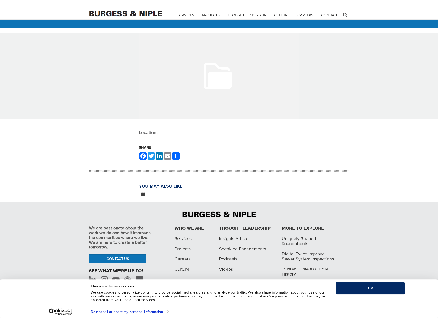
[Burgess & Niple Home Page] (219, 214)
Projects (211, 15)
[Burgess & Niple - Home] (125, 9)
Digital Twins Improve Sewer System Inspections (308, 256)
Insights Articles (234, 238)
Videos (226, 269)
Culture (281, 15)
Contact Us (118, 259)
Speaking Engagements (242, 248)
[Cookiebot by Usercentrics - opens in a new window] (61, 311)
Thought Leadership (247, 15)
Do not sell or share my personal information (127, 312)
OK (370, 288)
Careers (305, 15)
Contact (329, 15)
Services (186, 15)
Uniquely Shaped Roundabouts (299, 241)
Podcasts (228, 258)
